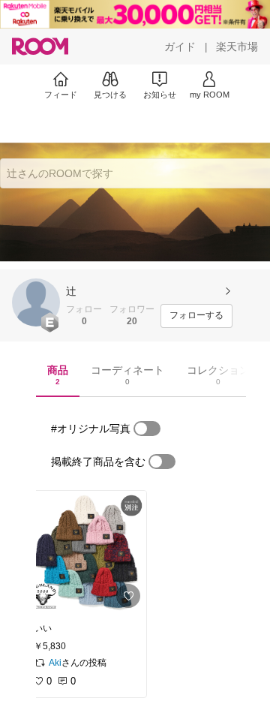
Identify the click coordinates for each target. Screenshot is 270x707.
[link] (85, 552)
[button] (36, 302)
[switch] (147, 428)
